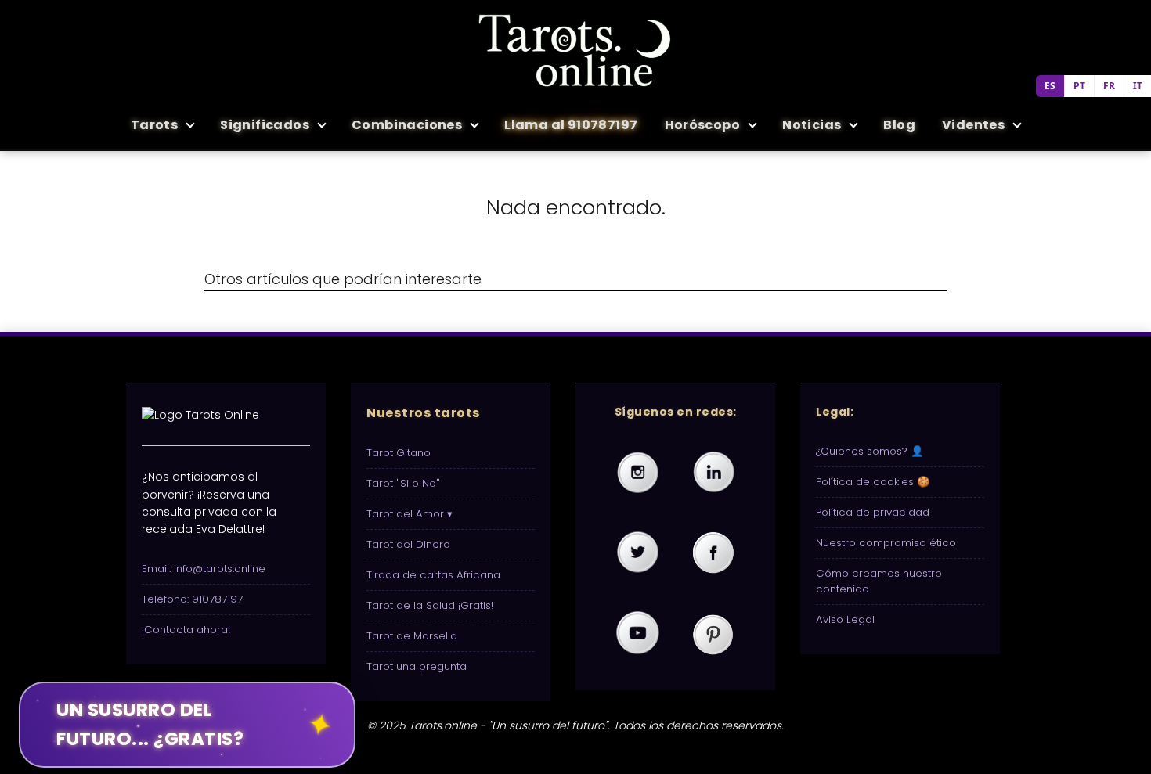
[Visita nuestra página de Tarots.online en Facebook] (713, 553)
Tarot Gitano (398, 452)
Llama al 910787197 (570, 125)
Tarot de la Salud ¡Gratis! (429, 605)
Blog (899, 125)
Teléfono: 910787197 (192, 599)
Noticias (811, 125)
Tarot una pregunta (416, 666)
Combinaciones (407, 125)
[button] (187, 724)
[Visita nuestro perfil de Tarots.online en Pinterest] (713, 634)
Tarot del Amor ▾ (409, 513)
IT (1137, 85)
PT (1079, 85)
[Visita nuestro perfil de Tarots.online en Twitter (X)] (637, 553)
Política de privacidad (872, 512)
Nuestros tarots (423, 413)
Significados (264, 125)
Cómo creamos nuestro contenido (879, 581)
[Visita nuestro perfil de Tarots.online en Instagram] (637, 473)
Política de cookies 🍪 (873, 481)
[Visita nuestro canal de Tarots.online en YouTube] (637, 634)
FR (1109, 85)
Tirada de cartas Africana (433, 574)
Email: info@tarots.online (203, 568)
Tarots (154, 125)
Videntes (973, 125)
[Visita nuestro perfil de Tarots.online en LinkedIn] (713, 473)
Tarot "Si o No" (403, 483)
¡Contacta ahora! (186, 629)
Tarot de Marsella (411, 635)
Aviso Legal (845, 619)
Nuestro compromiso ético (886, 542)
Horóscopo (703, 125)
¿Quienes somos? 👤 (870, 451)
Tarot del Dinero (408, 544)
